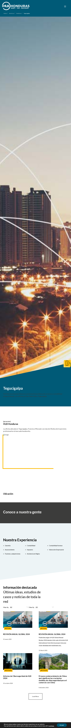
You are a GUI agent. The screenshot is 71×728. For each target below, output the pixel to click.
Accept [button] (62, 725)
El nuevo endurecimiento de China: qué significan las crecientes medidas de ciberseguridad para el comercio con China (53, 679)
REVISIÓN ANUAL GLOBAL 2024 (16, 634)
